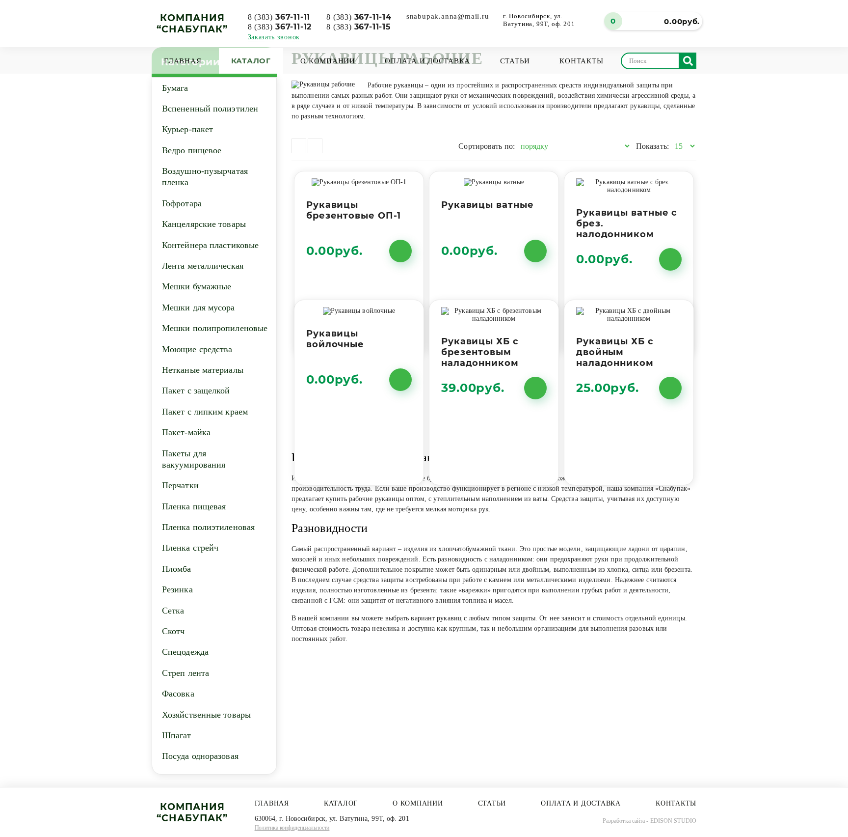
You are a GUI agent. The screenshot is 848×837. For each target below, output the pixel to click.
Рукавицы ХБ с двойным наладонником (615, 352)
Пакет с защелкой (196, 390)
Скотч (173, 631)
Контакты (581, 61)
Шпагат (176, 735)
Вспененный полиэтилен (210, 108)
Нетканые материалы (202, 370)
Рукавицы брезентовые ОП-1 (353, 210)
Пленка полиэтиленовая (208, 527)
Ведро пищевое (191, 150)
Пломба (176, 569)
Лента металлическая (202, 266)
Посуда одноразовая (200, 756)
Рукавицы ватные (487, 204)
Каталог (251, 60)
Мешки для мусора (198, 307)
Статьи (515, 61)
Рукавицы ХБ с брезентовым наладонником (480, 352)
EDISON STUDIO (673, 820)
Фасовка (178, 693)
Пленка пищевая (194, 506)
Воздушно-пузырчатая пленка (205, 176)
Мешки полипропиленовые (214, 328)
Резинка (177, 589)
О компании (327, 61)
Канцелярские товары (204, 224)
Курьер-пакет (187, 129)
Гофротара (182, 203)
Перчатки (180, 485)
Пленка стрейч (190, 548)
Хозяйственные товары (206, 715)
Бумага (175, 88)
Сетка (173, 610)
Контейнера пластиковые (210, 245)
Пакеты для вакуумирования (193, 459)
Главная (182, 61)
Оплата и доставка (427, 61)
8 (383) (279, 17)
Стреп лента (185, 673)
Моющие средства (197, 349)
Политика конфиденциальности (292, 827)
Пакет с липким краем (205, 412)
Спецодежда (185, 652)
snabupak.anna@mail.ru (447, 16)
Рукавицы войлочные (335, 339)
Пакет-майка (186, 432)
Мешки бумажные (196, 286)
